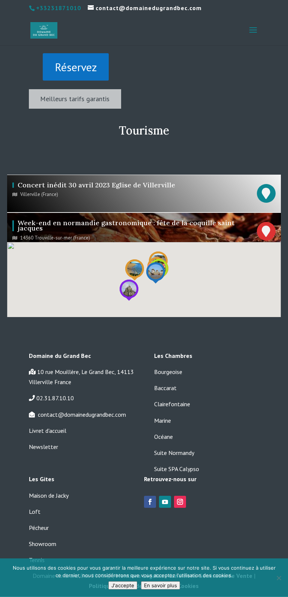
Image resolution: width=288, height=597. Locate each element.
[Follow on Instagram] (180, 502)
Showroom (42, 544)
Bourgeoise (168, 372)
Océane (163, 436)
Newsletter (43, 446)
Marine (162, 420)
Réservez (76, 67)
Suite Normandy (174, 452)
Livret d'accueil (47, 430)
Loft (34, 511)
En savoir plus (160, 585)
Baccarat (165, 388)
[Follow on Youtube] (165, 502)
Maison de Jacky (49, 495)
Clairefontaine (172, 404)
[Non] (278, 578)
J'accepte (122, 585)
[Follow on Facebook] (150, 502)
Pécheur (39, 527)
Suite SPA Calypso (176, 469)
